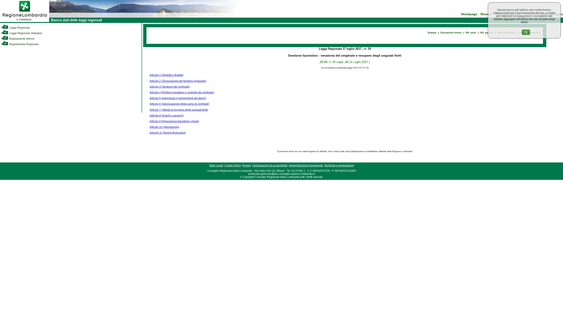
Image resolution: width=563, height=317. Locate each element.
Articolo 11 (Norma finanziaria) (168, 132)
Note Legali (216, 165)
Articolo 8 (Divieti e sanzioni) (167, 115)
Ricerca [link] (486, 14)
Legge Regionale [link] (19, 27)
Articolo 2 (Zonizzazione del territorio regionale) (178, 81)
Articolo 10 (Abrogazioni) (164, 127)
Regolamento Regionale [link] (24, 44)
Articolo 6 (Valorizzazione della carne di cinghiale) (179, 103)
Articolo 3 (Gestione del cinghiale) (170, 86)
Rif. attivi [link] (471, 32)
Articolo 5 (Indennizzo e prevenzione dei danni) (178, 98)
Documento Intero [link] (451, 32)
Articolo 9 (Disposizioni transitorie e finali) (174, 121)
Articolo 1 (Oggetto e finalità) (166, 75)
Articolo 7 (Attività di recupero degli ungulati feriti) (179, 109)
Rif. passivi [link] (486, 32)
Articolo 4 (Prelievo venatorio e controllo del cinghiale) (182, 92)
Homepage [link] (469, 14)
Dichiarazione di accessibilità (269, 165)
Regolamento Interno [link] (22, 38)
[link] (24, 21)
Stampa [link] (432, 32)
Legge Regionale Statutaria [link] (25, 33)
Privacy (246, 165)
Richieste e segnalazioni (339, 165)
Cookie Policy (233, 165)
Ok (526, 32)
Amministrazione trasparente (306, 165)
